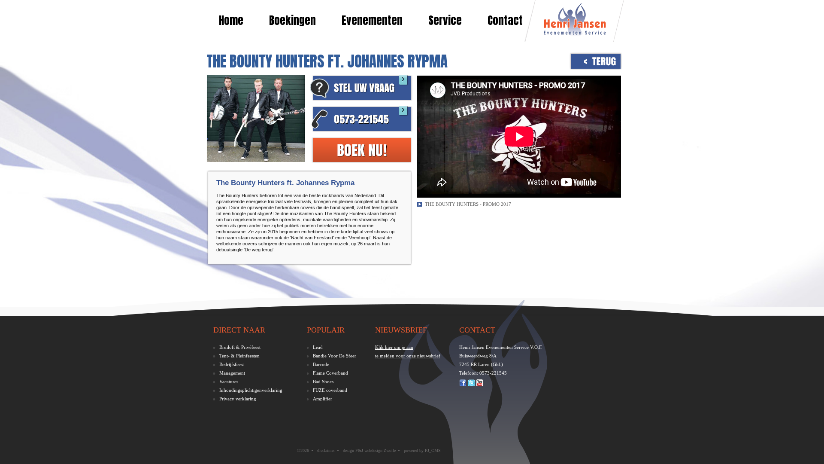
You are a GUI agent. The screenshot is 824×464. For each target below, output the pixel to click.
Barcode (321, 364)
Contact (505, 20)
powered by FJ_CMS (422, 450)
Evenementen (372, 20)
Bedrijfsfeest (231, 364)
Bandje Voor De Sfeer (334, 355)
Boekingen (292, 20)
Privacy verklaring (237, 398)
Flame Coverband (330, 372)
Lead (318, 347)
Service (445, 20)
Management (232, 372)
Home (231, 20)
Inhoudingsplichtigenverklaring (250, 390)
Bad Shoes (323, 381)
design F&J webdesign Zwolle (369, 450)
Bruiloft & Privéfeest (240, 347)
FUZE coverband (330, 390)
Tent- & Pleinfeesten (239, 355)
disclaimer (326, 450)
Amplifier (322, 398)
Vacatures (228, 381)
